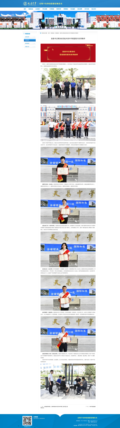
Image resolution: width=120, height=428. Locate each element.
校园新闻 (27, 40)
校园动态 (30, 9)
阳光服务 (72, 9)
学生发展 (44, 9)
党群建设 (66, 9)
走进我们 (38, 9)
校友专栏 (94, 9)
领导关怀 (27, 36)
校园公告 (27, 46)
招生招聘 (80, 9)
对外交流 (86, 9)
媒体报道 (27, 43)
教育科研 (58, 9)
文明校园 (52, 9)
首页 (25, 9)
